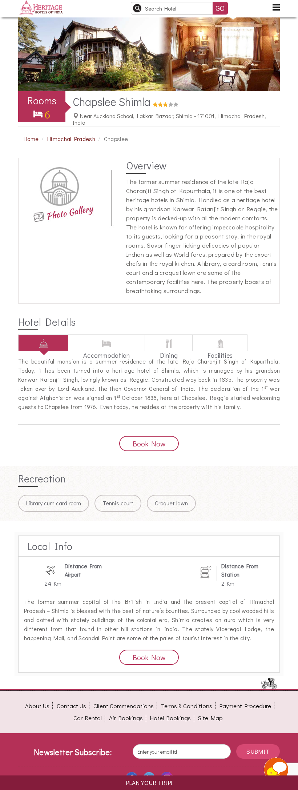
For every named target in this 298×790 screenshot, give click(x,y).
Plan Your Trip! (149, 782)
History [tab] (43, 350)
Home (31, 139)
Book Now (149, 443)
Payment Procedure (245, 706)
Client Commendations (123, 706)
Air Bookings (126, 718)
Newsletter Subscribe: (73, 752)
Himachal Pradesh (71, 139)
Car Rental (87, 718)
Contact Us (71, 706)
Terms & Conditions (186, 706)
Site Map (210, 718)
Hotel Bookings (170, 718)
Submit (258, 751)
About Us (37, 706)
